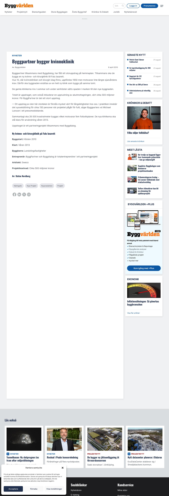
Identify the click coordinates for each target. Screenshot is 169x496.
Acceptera (13, 489)
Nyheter (8, 12)
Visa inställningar (54, 489)
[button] (62, 468)
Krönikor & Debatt (100, 12)
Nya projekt (31, 186)
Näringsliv (18, 186)
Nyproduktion (46, 186)
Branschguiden (39, 12)
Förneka (33, 489)
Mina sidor (122, 490)
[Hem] (19, 6)
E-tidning (75, 495)
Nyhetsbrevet (130, 12)
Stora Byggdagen (59, 12)
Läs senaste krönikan (135, 141)
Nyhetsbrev (76, 490)
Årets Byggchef (79, 12)
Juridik (116, 12)
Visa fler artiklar (133, 313)
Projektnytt (22, 12)
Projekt (60, 186)
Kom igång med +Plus (144, 268)
